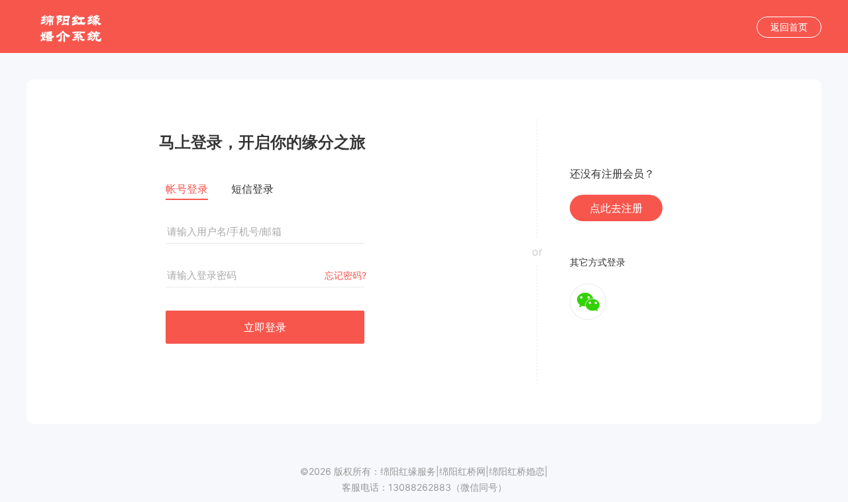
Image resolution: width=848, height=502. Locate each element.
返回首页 (789, 26)
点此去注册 (616, 208)
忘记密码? (345, 275)
